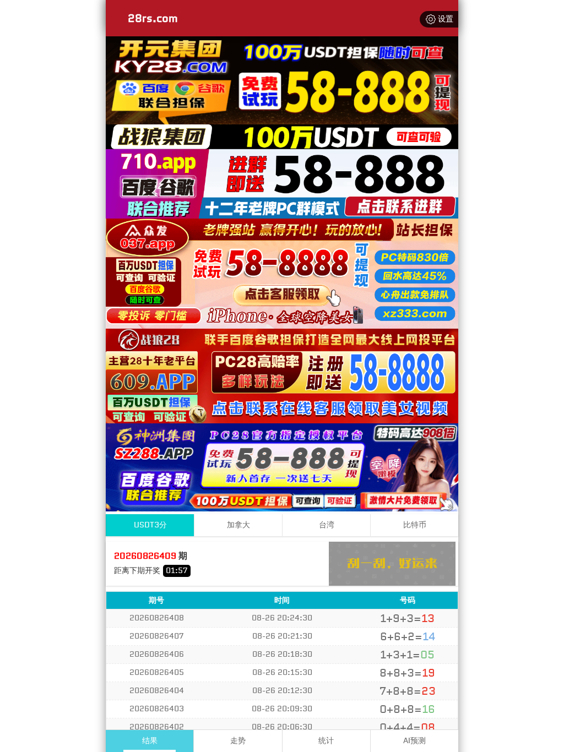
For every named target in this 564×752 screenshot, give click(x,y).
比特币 (414, 525)
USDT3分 (150, 525)
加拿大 (238, 525)
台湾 (326, 525)
